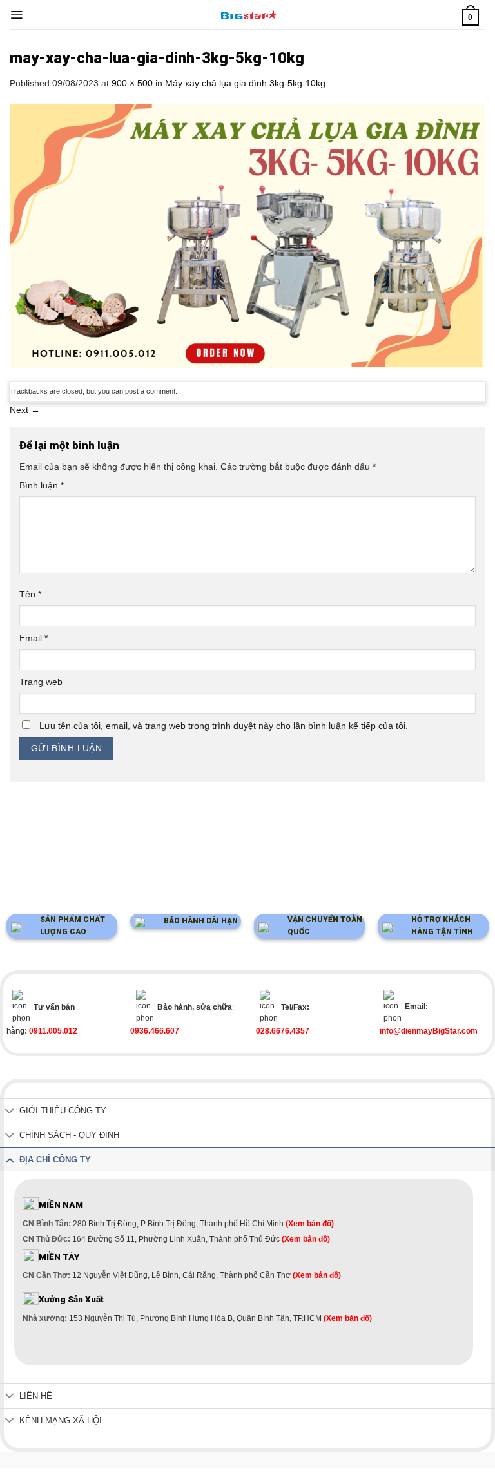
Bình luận (41, 485)
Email (33, 638)
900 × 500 (132, 83)
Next (25, 410)
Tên (30, 594)
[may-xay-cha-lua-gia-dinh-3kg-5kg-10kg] (247, 235)
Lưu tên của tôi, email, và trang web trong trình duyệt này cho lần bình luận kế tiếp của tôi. (223, 725)
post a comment (150, 391)
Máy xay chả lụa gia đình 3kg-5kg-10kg (245, 83)
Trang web (41, 682)
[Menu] (16, 15)
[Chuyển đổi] (9, 1112)
